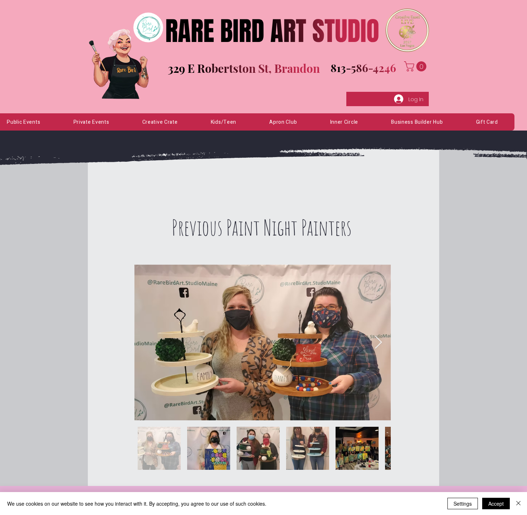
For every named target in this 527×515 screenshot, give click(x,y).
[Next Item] (378, 343)
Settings (463, 503)
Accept (496, 503)
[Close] (518, 503)
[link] (416, 66)
